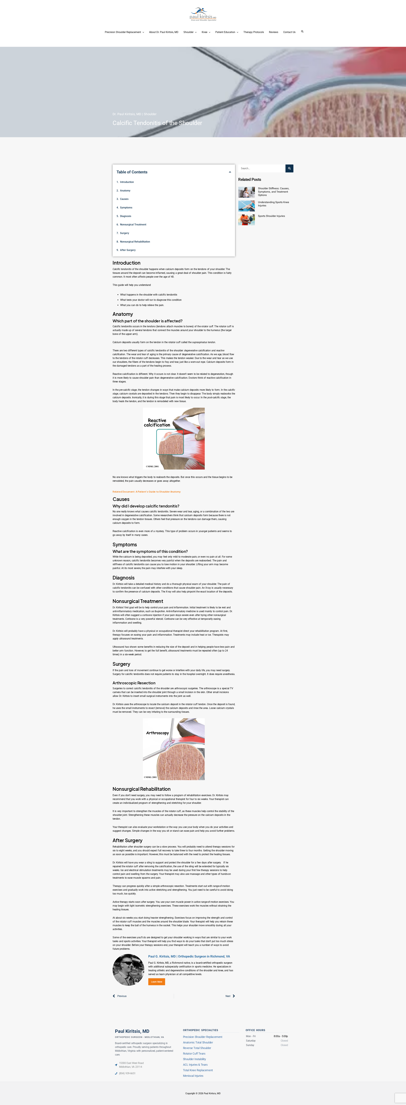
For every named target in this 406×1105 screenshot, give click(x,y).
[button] (267, 525)
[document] (203, 552)
